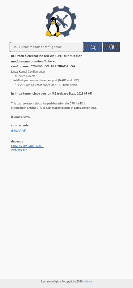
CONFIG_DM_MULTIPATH (27, 146)
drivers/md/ (18, 131)
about (88, 281)
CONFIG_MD (19, 150)
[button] (111, 47)
